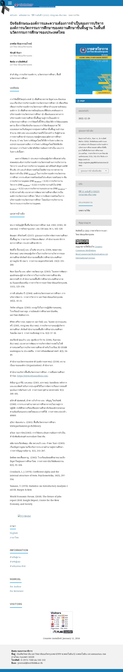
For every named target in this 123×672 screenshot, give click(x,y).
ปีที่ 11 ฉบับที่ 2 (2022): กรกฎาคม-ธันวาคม (49, 15)
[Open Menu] (10, 3)
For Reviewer (17, 591)
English (14, 533)
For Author (15, 586)
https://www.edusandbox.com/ (32, 375)
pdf (82, 101)
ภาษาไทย (14, 537)
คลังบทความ (24, 15)
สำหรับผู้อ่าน (15, 557)
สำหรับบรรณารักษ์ (18, 566)
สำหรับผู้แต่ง (15, 561)
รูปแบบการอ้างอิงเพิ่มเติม (91, 171)
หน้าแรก (13, 15)
